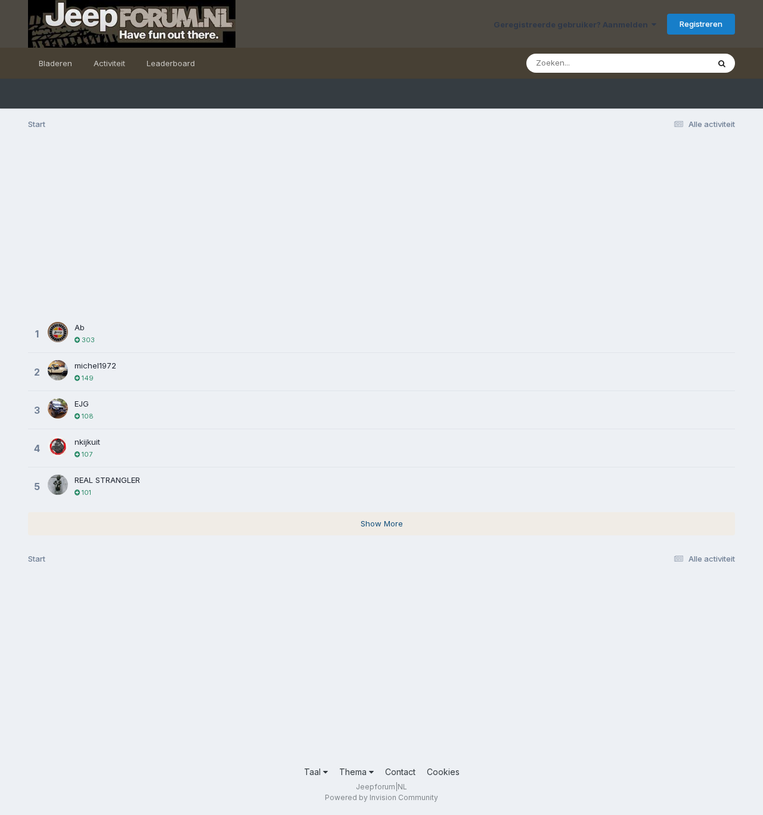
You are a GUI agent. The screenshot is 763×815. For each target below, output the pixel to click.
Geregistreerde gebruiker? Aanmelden (573, 24)
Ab (80, 327)
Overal (681, 62)
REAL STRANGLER (107, 480)
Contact (400, 772)
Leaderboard (171, 63)
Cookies (443, 772)
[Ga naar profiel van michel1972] (58, 370)
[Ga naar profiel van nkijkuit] (58, 446)
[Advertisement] (245, 231)
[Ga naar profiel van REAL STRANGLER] (58, 485)
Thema (354, 772)
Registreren (701, 24)
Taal (313, 772)
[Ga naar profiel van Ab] (58, 332)
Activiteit (109, 63)
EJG (82, 403)
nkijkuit (87, 442)
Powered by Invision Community (381, 797)
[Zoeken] (722, 63)
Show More (382, 523)
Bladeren (55, 63)
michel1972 (95, 365)
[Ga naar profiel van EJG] (58, 408)
